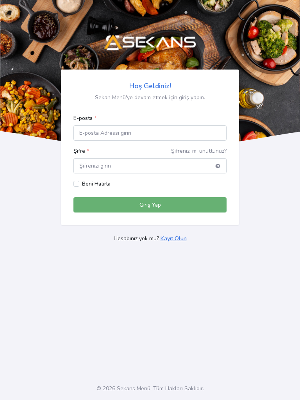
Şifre (81, 151)
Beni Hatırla (96, 184)
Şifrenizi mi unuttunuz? (199, 151)
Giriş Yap (150, 205)
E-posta (84, 118)
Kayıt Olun (174, 238)
